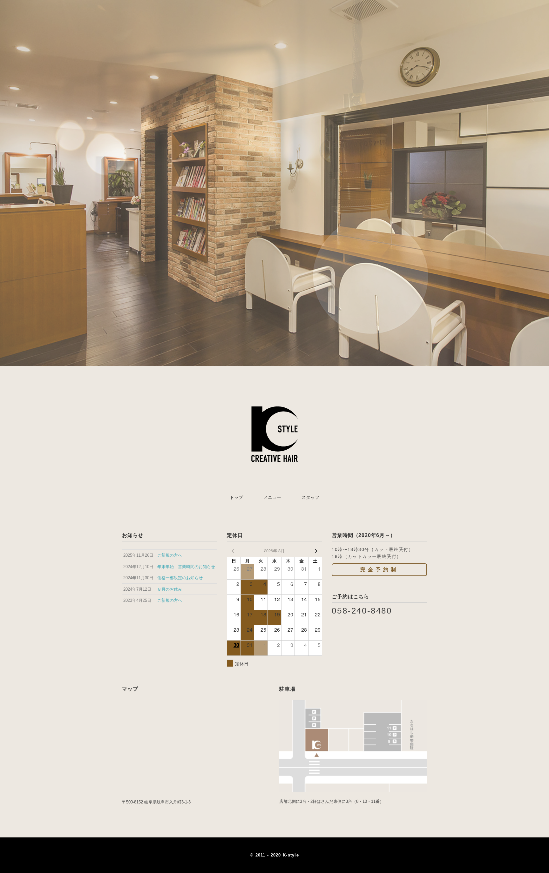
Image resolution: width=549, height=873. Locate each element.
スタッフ (310, 497)
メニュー (272, 497)
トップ (236, 497)
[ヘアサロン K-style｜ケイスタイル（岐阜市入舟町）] (274, 399)
